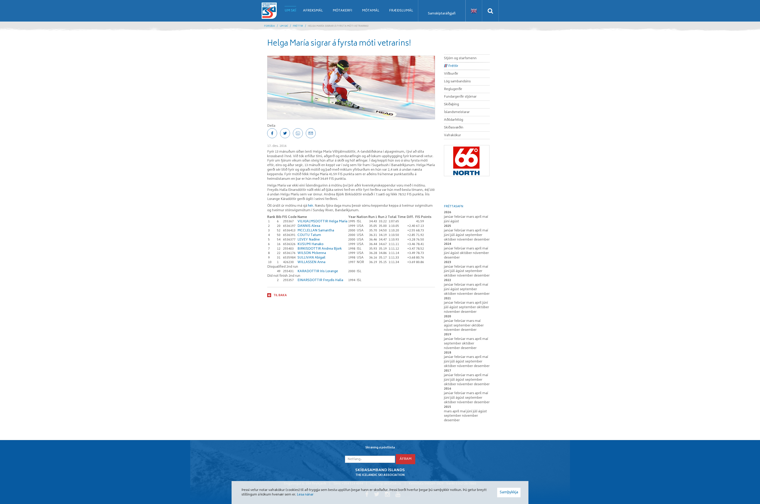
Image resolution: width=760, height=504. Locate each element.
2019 (447, 334)
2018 (447, 353)
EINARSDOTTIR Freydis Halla (320, 280)
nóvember (465, 239)
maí (485, 217)
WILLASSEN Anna (311, 262)
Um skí (284, 26)
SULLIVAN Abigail (311, 258)
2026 (447, 212)
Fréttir (298, 26)
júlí (453, 235)
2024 (447, 244)
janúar (449, 217)
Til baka (280, 295)
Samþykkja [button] (509, 492)
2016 (447, 389)
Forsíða (269, 26)
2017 (447, 371)
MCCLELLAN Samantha (315, 230)
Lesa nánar (305, 494)
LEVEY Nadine (308, 239)
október (450, 239)
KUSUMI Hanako (310, 244)
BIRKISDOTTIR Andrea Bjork (319, 249)
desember (482, 239)
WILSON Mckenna (311, 253)
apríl (478, 217)
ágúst (454, 221)
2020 (447, 316)
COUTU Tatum (309, 235)
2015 (447, 407)
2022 (447, 280)
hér (310, 206)
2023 (447, 262)
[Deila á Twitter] (285, 133)
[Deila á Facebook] (272, 133)
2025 (447, 226)
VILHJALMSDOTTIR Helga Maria (322, 221)
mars (470, 217)
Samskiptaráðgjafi (442, 13)
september (473, 235)
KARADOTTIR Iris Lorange (317, 271)
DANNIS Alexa (308, 226)
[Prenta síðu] (298, 133)
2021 (447, 298)
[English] (474, 11)
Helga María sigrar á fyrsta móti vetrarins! (338, 26)
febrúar (460, 217)
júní (447, 221)
